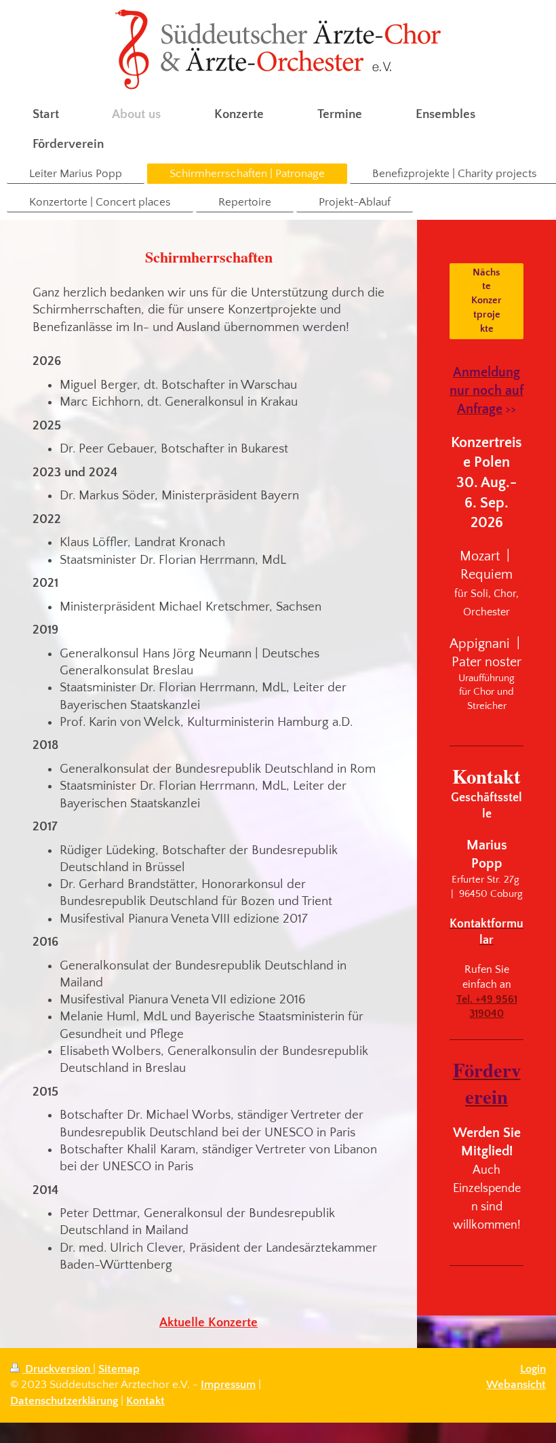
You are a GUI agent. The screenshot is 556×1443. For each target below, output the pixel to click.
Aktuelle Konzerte (208, 1322)
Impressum (228, 1385)
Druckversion (57, 1369)
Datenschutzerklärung (64, 1401)
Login (533, 1369)
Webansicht (516, 1385)
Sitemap (119, 1369)
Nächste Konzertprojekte (486, 300)
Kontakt (145, 1401)
